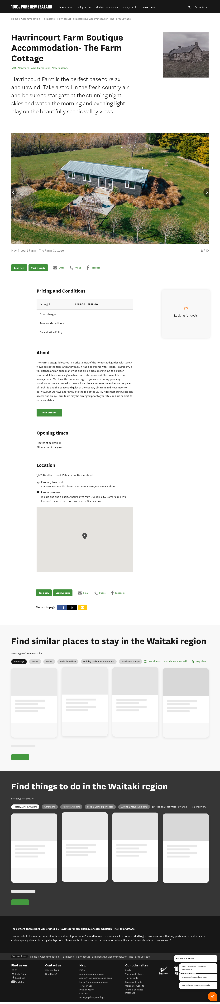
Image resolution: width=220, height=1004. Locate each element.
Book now (19, 267)
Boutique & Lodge (130, 661)
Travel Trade (131, 978)
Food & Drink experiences (100, 806)
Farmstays (19, 661)
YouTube (19, 982)
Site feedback (52, 970)
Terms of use (85, 985)
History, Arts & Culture (25, 806)
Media (128, 970)
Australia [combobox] (200, 7)
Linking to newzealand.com (93, 982)
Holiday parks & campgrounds (98, 661)
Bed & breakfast (68, 661)
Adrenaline (49, 806)
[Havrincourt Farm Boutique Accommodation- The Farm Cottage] (186, 55)
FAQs (82, 970)
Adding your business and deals (95, 978)
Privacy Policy (86, 989)
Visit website (38, 267)
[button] (65, 7)
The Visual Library (134, 974)
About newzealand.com (91, 974)
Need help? (51, 974)
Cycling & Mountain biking (134, 806)
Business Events (133, 982)
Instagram (20, 974)
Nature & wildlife (71, 806)
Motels (35, 661)
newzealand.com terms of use (153, 940)
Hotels (49, 661)
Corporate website (134, 985)
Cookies (83, 993)
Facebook (20, 978)
